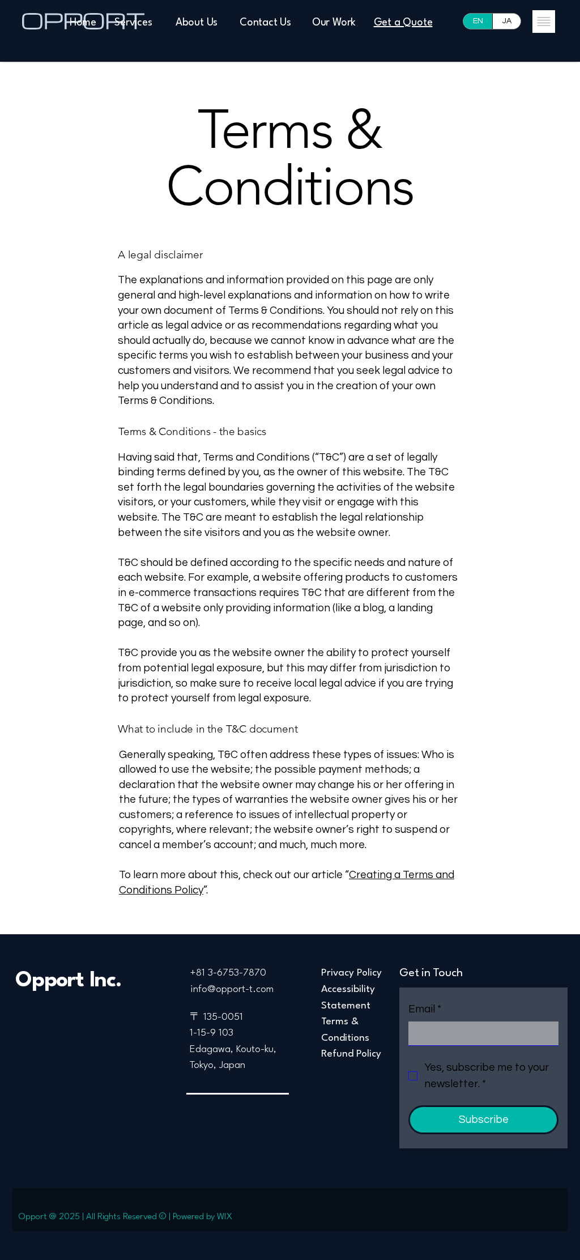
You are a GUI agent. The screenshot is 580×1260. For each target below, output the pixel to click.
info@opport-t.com (232, 989)
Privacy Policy (351, 973)
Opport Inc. (68, 980)
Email (424, 1009)
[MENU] (543, 21)
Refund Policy (351, 1054)
